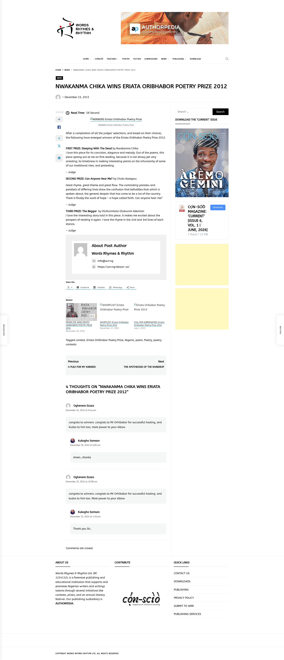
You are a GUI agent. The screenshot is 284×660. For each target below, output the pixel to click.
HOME (86, 59)
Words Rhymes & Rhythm (113, 253)
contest (80, 340)
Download (218, 207)
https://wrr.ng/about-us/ (113, 266)
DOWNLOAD (195, 59)
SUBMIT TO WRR (184, 606)
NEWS (164, 59)
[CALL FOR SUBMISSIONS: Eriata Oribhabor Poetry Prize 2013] (149, 312)
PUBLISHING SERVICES (187, 614)
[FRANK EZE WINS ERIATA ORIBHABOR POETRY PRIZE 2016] (81, 312)
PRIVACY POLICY (184, 597)
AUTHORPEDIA (64, 603)
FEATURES (111, 59)
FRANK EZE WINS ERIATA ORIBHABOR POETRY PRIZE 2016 (79, 325)
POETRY (126, 59)
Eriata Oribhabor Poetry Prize (105, 340)
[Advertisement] (202, 264)
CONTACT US (181, 573)
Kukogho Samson (89, 440)
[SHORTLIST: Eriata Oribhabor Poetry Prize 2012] (115, 312)
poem (139, 340)
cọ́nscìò (99, 59)
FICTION (137, 59)
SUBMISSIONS (151, 59)
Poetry (148, 340)
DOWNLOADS (182, 581)
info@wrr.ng (105, 261)
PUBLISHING (178, 59)
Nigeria (129, 340)
